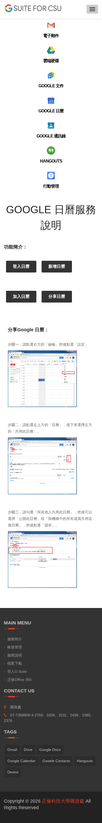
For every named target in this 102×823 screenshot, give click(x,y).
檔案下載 (14, 663)
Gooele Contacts (56, 761)
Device (13, 772)
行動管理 (51, 186)
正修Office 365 (19, 679)
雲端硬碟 (51, 61)
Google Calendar (21, 761)
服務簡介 (14, 639)
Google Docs (50, 749)
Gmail (12, 749)
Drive (28, 749)
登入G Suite (17, 671)
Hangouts (51, 161)
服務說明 (14, 655)
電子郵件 (51, 35)
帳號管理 (14, 647)
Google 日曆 (51, 111)
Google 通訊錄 (51, 136)
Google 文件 (51, 86)
